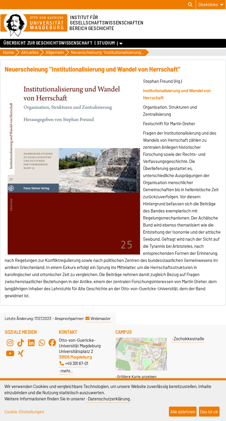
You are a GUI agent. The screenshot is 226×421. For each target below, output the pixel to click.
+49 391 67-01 (76, 363)
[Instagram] (10, 342)
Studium (106, 43)
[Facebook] (52, 342)
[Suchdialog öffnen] (190, 4)
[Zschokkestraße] (141, 369)
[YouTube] (10, 353)
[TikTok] (20, 342)
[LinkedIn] (31, 342)
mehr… (67, 370)
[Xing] (20, 353)
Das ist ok (209, 411)
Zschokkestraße (189, 338)
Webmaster (101, 318)
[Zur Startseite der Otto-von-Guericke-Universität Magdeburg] (34, 25)
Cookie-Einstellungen (24, 411)
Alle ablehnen (182, 411)
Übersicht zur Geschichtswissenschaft (48, 43)
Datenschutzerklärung (109, 398)
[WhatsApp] (41, 342)
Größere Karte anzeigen (137, 377)
